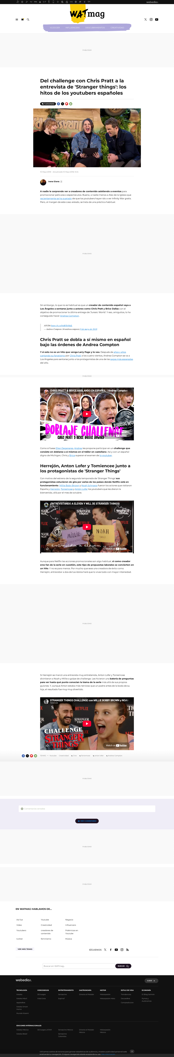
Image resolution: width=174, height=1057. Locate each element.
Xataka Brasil (21, 1034)
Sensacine (62, 994)
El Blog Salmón (148, 994)
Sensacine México (65, 1030)
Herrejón (55, 489)
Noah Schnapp (89, 485)
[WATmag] (87, 13)
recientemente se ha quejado (56, 198)
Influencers (72, 27)
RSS (127, 949)
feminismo (46, 939)
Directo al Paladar (86, 994)
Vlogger (55, 27)
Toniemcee (67, 489)
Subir (149, 981)
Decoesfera (125, 998)
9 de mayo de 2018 (88, 329)
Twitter (145, 19)
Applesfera (20, 1003)
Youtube (157, 19)
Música (68, 939)
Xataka (19, 994)
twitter (19, 939)
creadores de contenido (47, 932)
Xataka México (22, 1030)
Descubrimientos (95, 27)
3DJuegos (41, 994)
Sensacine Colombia (62, 1035)
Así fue (19, 919)
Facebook (58, 103)
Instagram (151, 19)
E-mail (70, 103)
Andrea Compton (69, 316)
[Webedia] (23, 979)
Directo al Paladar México (86, 1031)
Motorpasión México (105, 1031)
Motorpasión (105, 994)
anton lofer (99, 756)
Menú (17, 19)
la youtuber (106, 455)
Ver (88, 821)
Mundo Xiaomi (22, 1013)
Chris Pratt (75, 355)
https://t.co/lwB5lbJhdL (61, 325)
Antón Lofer (81, 489)
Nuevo (22, 19)
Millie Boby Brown (69, 485)
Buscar (28, 19)
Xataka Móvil (21, 998)
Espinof (61, 998)
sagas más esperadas (121, 359)
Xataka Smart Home (22, 1008)
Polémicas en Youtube (71, 932)
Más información (108, 1054)
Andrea (78, 448)
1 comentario (49, 104)
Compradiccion (127, 1003)
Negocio (69, 919)
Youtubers (21, 930)
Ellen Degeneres (64, 448)
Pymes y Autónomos (146, 999)
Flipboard (66, 103)
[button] (55, 181)
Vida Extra (41, 998)
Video (19, 925)
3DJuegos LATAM (44, 1030)
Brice (72, 455)
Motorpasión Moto (107, 998)
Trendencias (126, 994)
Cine (75, 756)
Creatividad (117, 27)
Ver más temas (25, 949)
